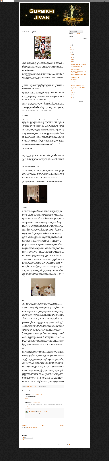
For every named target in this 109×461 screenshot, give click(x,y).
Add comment (25, 420)
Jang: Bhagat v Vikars (75, 69)
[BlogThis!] (41, 386)
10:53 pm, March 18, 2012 (36, 402)
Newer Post (24, 425)
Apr (72, 94)
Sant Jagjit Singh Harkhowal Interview (78, 64)
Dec (72, 54)
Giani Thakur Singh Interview (76, 66)
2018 (71, 44)
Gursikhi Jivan (32, 411)
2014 (71, 47)
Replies (28, 408)
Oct (72, 57)
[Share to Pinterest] (45, 386)
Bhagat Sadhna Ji (74, 75)
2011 (71, 52)
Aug (72, 61)
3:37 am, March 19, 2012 (42, 411)
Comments (26, 439)
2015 (71, 45)
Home (43, 425)
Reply (26, 398)
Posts (25, 437)
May (72, 92)
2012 (71, 51)
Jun (72, 90)
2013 (71, 49)
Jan (72, 97)
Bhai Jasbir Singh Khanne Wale (77, 85)
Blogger (69, 444)
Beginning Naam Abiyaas (76, 81)
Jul (71, 62)
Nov (72, 56)
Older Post (62, 425)
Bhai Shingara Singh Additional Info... (78, 74)
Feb (72, 95)
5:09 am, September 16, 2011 (37, 394)
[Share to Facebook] (43, 386)
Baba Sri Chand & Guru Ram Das (77, 67)
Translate (78, 33)
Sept (72, 59)
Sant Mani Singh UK (75, 77)
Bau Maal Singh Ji (74, 79)
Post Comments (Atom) (32, 427)
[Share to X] (42, 386)
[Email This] (39, 386)
